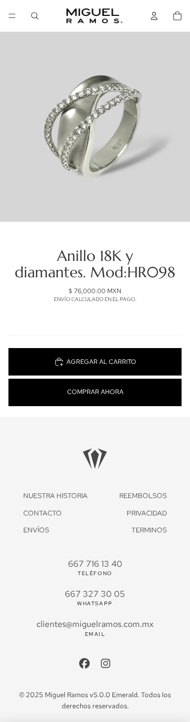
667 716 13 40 (95, 563)
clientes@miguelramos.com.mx (95, 624)
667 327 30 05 (95, 593)
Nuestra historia (55, 495)
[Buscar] (34, 15)
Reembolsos (143, 495)
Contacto (42, 513)
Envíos (36, 530)
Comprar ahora (95, 392)
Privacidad (147, 513)
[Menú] (12, 16)
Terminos (149, 530)
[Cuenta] (154, 15)
